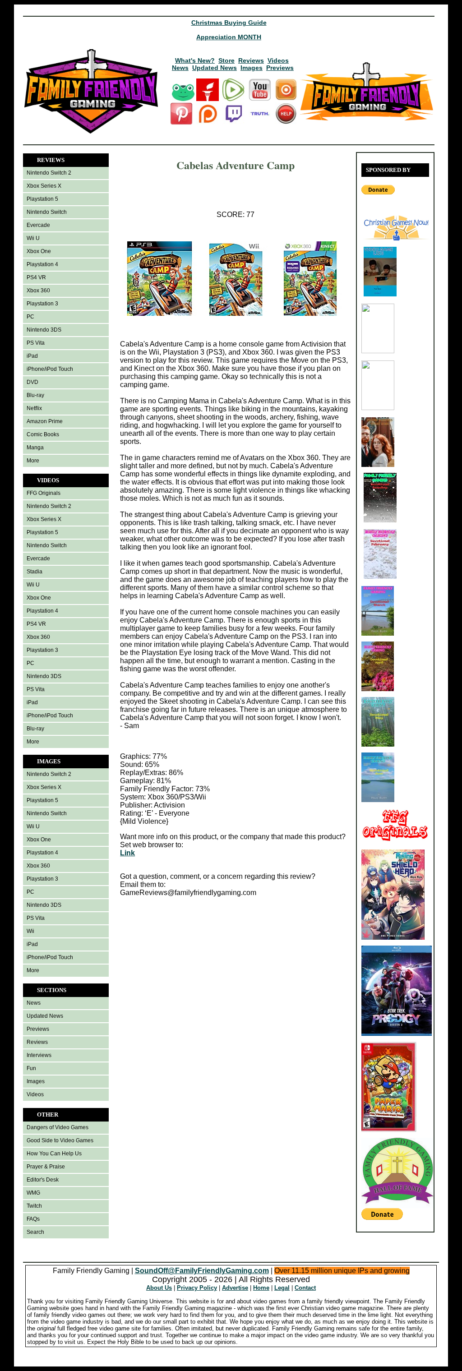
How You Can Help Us (54, 1153)
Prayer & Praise (46, 1166)
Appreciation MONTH (228, 37)
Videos (278, 60)
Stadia (34, 571)
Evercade (38, 225)
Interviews (39, 1055)
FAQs (33, 1219)
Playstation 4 (42, 264)
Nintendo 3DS (44, 330)
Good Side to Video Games (60, 1140)
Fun (31, 1068)
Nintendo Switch (47, 212)
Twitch (34, 1206)
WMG (33, 1193)
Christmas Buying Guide (229, 22)
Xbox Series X (44, 186)
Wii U (33, 238)
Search (35, 1232)
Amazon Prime (45, 421)
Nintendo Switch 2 (49, 173)
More (33, 460)
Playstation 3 (42, 303)
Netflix (34, 408)
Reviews (251, 60)
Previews (280, 67)
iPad (32, 356)
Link (127, 853)
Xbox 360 (38, 290)
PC (30, 317)
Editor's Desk (43, 1180)
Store (226, 60)
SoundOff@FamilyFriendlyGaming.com (202, 1270)
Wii (30, 931)
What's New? (195, 60)
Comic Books (43, 434)
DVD (32, 382)
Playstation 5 (42, 199)
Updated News (214, 67)
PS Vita (36, 343)
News (180, 67)
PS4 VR (36, 277)
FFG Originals (43, 493)
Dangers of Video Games (57, 1127)
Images (251, 67)
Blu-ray (35, 395)
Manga (35, 447)
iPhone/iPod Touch (50, 369)
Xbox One (39, 251)
